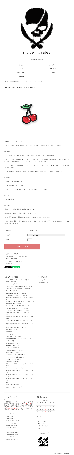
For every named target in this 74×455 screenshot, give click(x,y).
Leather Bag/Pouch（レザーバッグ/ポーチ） (17, 293)
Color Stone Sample (11, 427)
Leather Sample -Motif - (12, 432)
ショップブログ (10, 437)
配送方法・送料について (12, 421)
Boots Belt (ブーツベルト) (12, 345)
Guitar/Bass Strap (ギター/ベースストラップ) (17, 306)
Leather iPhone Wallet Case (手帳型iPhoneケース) (19, 320)
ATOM (42, 428)
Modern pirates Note (43, 280)
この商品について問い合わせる (15, 261)
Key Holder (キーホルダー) (13, 361)
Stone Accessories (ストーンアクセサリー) (17, 368)
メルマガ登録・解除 (11, 423)
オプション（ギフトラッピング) (14, 387)
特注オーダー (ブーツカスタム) (14, 384)
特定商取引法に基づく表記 (13, 439)
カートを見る (41, 423)
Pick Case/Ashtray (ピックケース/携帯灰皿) (17, 308)
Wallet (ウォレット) (11, 334)
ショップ (20, 68)
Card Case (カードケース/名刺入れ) (15, 354)
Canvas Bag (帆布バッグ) (12, 291)
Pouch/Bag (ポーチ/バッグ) (13, 329)
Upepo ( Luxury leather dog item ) (15, 284)
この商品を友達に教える (13, 259)
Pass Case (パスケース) (12, 352)
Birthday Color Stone (11, 425)
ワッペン (40, 81)
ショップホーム (10, 414)
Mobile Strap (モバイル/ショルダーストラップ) (18, 327)
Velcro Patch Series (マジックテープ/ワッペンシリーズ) (23, 81)
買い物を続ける (10, 263)
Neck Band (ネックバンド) (13, 343)
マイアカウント (42, 421)
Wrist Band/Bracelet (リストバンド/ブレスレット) (19, 338)
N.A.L (7, 382)
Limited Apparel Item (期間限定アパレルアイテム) (19, 286)
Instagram (21, 76)
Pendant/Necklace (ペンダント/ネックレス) (17, 350)
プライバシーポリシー (44, 426)
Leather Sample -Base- (12, 434)
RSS (39, 428)
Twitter (53, 72)
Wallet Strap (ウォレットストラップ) (15, 336)
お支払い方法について (12, 418)
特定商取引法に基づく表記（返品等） (16, 256)
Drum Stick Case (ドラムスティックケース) (17, 310)
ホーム (21, 65)
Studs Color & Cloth (11, 430)
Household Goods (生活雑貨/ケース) (15, 357)
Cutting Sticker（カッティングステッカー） (17, 295)
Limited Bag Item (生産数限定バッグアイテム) (18, 288)
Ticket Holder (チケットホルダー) (14, 359)
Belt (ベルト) (9, 331)
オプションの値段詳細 (12, 254)
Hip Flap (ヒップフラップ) (13, 348)
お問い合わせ (53, 68)
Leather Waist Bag (43, 282)
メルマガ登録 (20, 72)
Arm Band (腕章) (10, 341)
